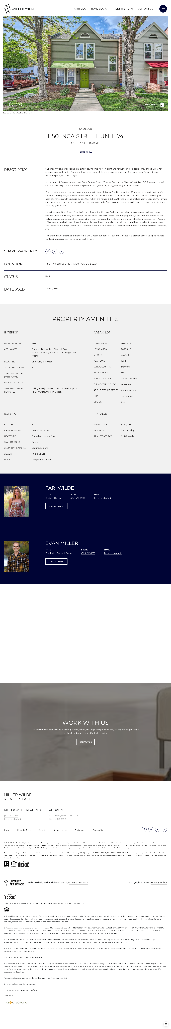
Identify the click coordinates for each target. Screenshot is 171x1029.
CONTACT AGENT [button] (56, 506)
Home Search (100, 8)
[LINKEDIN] (157, 829)
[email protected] (65, 903)
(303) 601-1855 (88, 553)
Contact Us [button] (85, 742)
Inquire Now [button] (85, 152)
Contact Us (98, 830)
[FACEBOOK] (144, 829)
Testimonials (80, 830)
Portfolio (79, 8)
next (19, 104)
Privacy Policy (159, 882)
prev (12, 104)
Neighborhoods (60, 830)
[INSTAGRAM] (150, 829)
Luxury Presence (78, 882)
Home (7, 830)
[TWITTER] (164, 829)
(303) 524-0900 (77, 498)
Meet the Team (123, 8)
